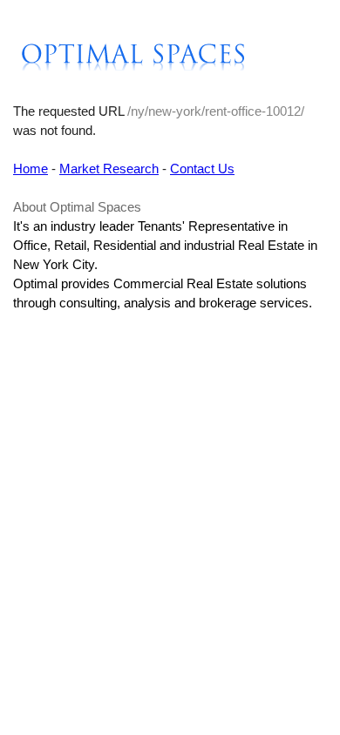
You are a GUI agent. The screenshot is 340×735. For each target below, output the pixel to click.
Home (30, 168)
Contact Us (202, 168)
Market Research (109, 168)
